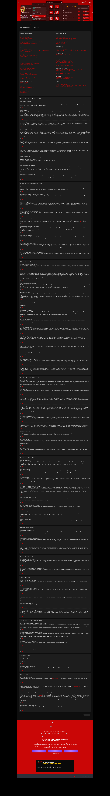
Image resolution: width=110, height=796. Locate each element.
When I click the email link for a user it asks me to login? (32, 59)
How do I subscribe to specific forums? (64, 71)
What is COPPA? (23, 36)
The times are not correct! (25, 51)
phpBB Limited (55, 678)
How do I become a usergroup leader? (64, 39)
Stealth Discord (71, 751)
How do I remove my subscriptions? (63, 73)
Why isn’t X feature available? (62, 84)
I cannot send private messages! (62, 47)
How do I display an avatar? (26, 56)
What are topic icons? (24, 92)
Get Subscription (39, 751)
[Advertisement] (55, 787)
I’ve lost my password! (24, 42)
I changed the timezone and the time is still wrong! (30, 52)
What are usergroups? (60, 37)
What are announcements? (26, 88)
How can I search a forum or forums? (63, 60)
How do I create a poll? (25, 67)
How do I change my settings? (26, 49)
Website (57, 770)
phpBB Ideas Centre (77, 686)
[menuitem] (20, 2)
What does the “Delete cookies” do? (27, 44)
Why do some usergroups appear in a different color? (67, 41)
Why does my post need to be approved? (29, 77)
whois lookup (39, 695)
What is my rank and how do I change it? (28, 57)
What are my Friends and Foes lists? (63, 54)
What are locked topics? (25, 91)
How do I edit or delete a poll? (26, 69)
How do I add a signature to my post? (28, 65)
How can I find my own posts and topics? (64, 65)
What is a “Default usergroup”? (62, 42)
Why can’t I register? (24, 37)
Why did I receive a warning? (26, 73)
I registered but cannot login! (26, 38)
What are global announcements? (27, 87)
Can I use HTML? (23, 83)
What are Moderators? (60, 36)
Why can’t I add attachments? (26, 72)
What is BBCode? (24, 82)
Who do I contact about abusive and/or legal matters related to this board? (71, 85)
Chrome (42, 770)
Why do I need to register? (25, 34)
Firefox (50, 770)
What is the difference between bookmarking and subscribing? (69, 69)
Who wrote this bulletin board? (62, 83)
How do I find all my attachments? (63, 78)
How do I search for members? (62, 63)
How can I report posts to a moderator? (28, 74)
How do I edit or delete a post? (26, 64)
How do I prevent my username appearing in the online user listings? (34, 50)
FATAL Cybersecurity (55, 753)
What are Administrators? (61, 34)
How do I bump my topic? (25, 78)
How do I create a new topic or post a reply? (29, 63)
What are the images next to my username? (29, 55)
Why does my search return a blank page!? (65, 62)
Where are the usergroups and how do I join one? (66, 38)
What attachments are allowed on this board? (65, 77)
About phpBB (42, 679)
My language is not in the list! (26, 54)
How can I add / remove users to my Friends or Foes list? (67, 55)
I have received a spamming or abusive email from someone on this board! (71, 50)
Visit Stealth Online (55, 751)
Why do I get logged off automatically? (28, 43)
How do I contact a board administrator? (64, 86)
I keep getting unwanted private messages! (65, 49)
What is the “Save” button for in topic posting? (29, 75)
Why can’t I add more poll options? (27, 68)
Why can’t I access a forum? (26, 70)
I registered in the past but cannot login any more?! (31, 41)
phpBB (80, 221)
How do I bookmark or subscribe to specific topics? (66, 70)
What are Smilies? (24, 85)
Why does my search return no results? (64, 61)
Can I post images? (24, 86)
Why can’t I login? (24, 39)
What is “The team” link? (61, 43)
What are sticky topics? (25, 90)
